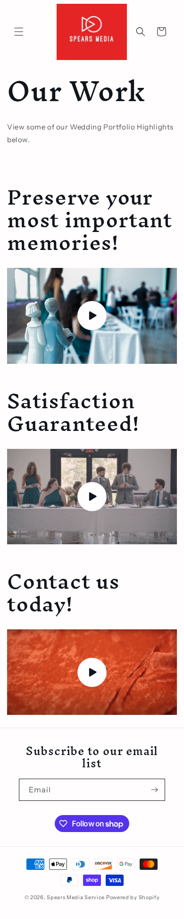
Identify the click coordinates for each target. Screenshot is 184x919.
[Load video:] (92, 316)
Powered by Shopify (133, 897)
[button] (18, 31)
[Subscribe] (154, 790)
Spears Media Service (76, 897)
